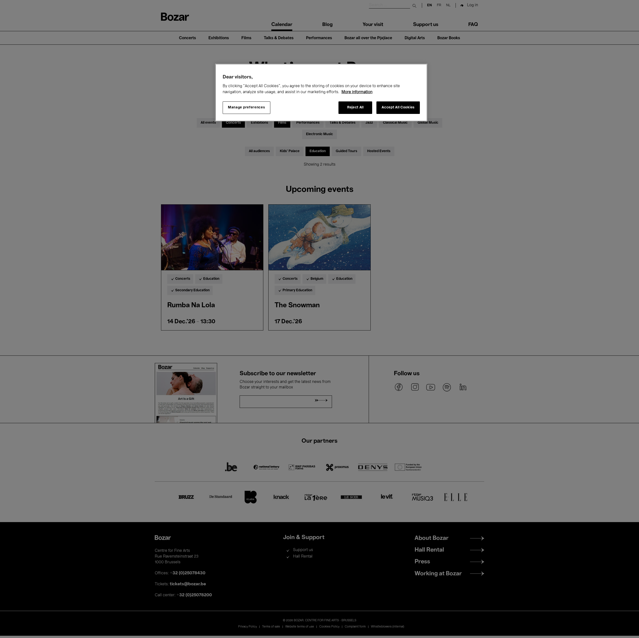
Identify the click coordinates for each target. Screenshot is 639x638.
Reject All (355, 107)
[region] (321, 92)
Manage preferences (246, 107)
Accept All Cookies (398, 107)
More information (356, 92)
